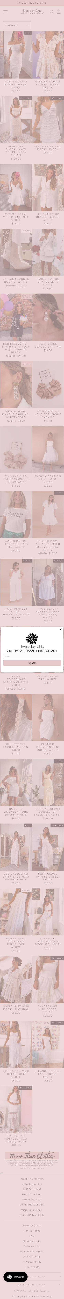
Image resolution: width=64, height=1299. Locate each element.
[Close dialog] (60, 629)
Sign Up (32, 663)
